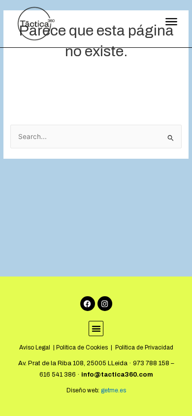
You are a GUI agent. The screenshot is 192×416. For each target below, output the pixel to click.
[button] (96, 328)
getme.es (112, 390)
